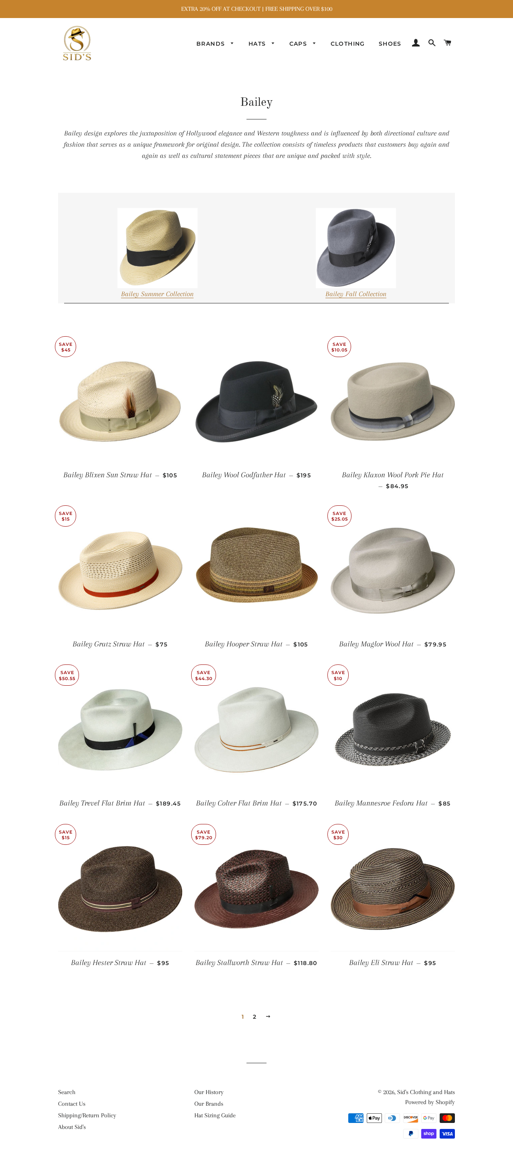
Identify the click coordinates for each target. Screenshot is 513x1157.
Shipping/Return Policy (87, 1115)
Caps (299, 43)
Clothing (348, 43)
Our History (209, 1092)
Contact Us (71, 1103)
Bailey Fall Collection (355, 294)
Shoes (390, 43)
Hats (258, 43)
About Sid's (72, 1127)
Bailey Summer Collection (157, 294)
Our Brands (208, 1103)
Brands (211, 43)
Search (66, 1092)
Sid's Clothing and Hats (426, 1092)
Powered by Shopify (430, 1102)
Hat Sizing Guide (215, 1115)
